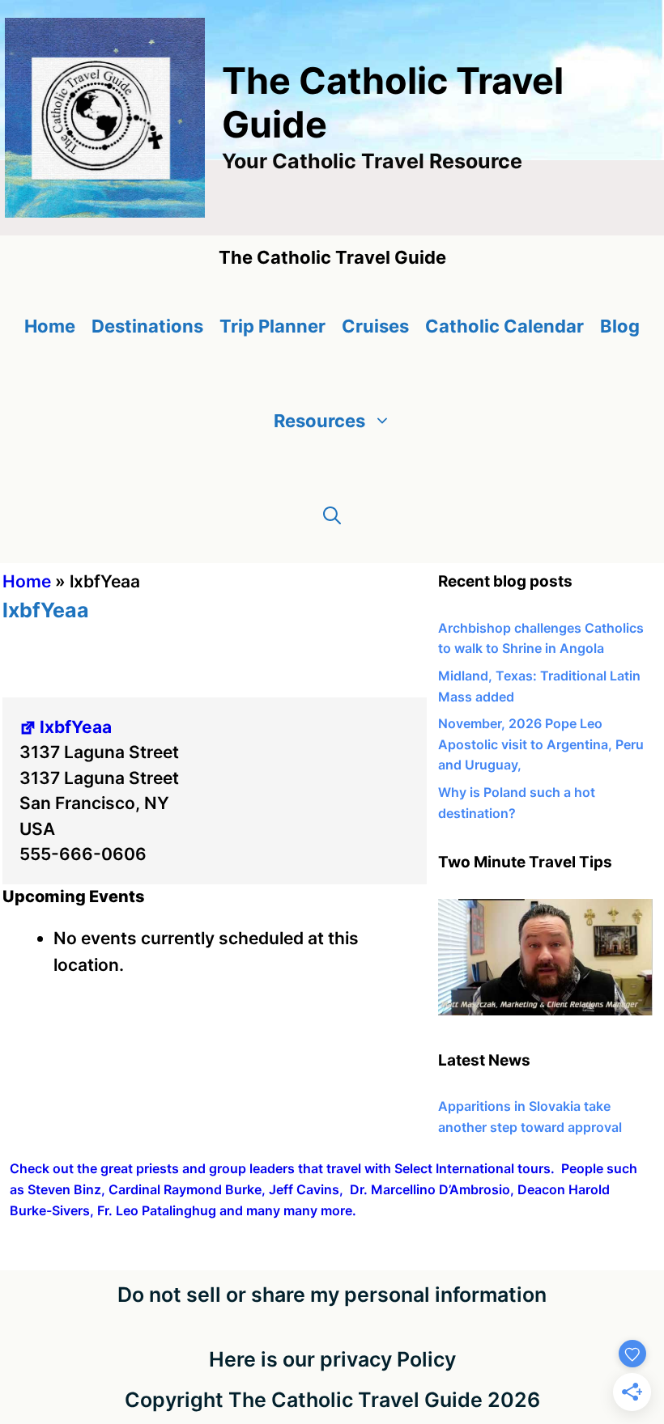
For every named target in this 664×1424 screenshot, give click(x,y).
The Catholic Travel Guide (393, 102)
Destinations (147, 326)
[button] (332, 515)
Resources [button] (319, 420)
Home (49, 326)
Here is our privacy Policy (332, 1359)
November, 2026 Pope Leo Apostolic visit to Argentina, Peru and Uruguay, (541, 744)
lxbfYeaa (76, 727)
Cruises (375, 326)
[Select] (545, 1010)
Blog (620, 326)
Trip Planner (272, 326)
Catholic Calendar (504, 326)
